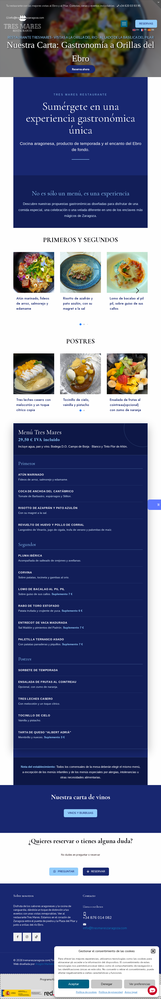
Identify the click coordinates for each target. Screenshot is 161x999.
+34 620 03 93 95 (130, 6)
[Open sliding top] (156, 4)
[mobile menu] (124, 23)
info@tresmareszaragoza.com (105, 928)
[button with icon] (17, 937)
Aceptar (73, 984)
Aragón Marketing (45, 964)
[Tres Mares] (22, 23)
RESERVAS (146, 23)
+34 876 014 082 (97, 917)
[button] (153, 951)
